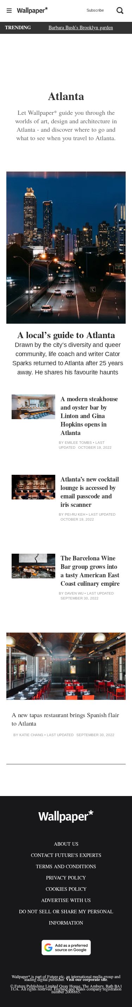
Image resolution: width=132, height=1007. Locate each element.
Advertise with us (66, 900)
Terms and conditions (66, 866)
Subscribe (95, 10)
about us (66, 843)
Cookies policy (66, 888)
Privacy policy (66, 877)
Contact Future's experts (66, 855)
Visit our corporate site (86, 979)
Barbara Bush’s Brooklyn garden (81, 27)
